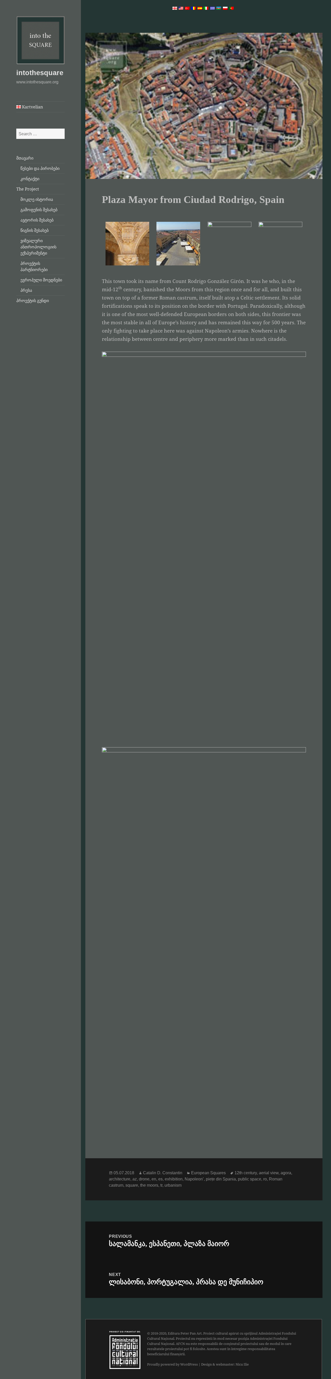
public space (249, 1179)
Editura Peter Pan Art (185, 1333)
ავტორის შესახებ (37, 220)
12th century (246, 1173)
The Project (27, 189)
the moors (149, 1185)
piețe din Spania (221, 1179)
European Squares (208, 1173)
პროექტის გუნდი (32, 300)
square (131, 1185)
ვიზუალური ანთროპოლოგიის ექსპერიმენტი (38, 247)
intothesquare (39, 73)
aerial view (269, 1173)
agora (286, 1173)
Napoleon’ (194, 1179)
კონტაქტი (29, 179)
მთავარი (24, 158)
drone (144, 1179)
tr (161, 1185)
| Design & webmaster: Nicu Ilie (224, 1364)
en (154, 1179)
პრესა (26, 290)
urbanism (173, 1185)
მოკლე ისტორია (36, 199)
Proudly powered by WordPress (172, 1364)
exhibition (174, 1179)
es (160, 1179)
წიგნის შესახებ (34, 230)
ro (265, 1179)
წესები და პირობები (39, 168)
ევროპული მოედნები (41, 280)
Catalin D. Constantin (162, 1173)
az (134, 1179)
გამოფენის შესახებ (38, 209)
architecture (119, 1179)
